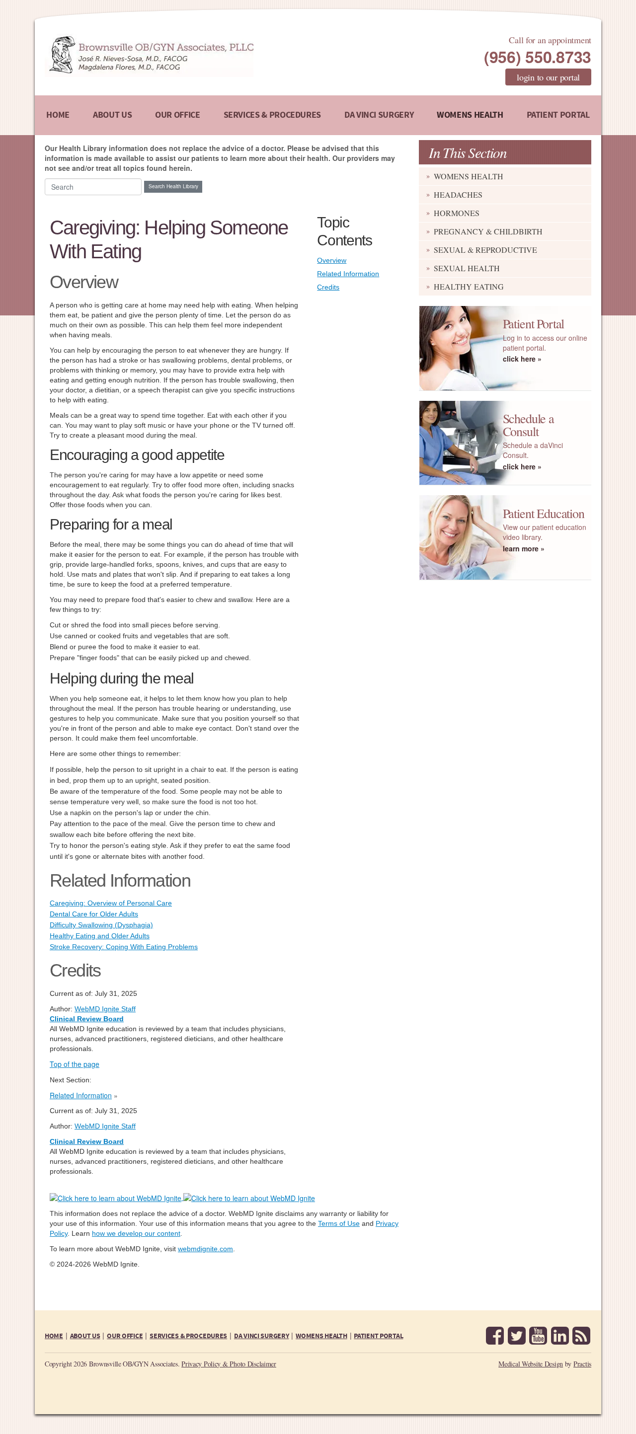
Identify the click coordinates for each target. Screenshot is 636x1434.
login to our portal (548, 77)
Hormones (456, 213)
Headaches (458, 194)
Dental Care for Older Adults (94, 914)
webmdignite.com (205, 1249)
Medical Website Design (530, 1363)
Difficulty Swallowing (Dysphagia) (101, 925)
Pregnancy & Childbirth (488, 231)
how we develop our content (136, 1233)
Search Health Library (173, 186)
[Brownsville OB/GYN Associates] (201, 55)
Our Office (177, 115)
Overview (331, 260)
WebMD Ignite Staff (105, 1126)
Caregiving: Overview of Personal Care (111, 903)
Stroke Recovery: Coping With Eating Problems (124, 947)
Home (58, 115)
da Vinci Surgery (378, 115)
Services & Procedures (272, 115)
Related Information (348, 274)
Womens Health (470, 115)
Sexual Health (467, 268)
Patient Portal (558, 115)
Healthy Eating (469, 286)
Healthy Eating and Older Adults (100, 936)
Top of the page (74, 1064)
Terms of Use (339, 1223)
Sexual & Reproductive (485, 249)
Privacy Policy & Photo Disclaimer (228, 1363)
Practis (582, 1363)
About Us (112, 115)
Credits (328, 287)
